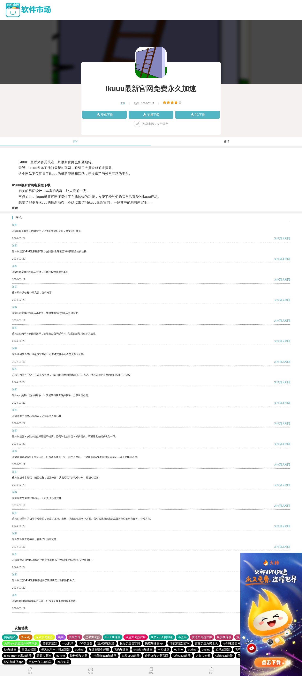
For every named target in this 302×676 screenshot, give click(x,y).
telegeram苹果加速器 (18, 655)
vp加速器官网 (231, 643)
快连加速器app (154, 643)
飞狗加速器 (121, 649)
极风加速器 (223, 649)
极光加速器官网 (130, 643)
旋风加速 (74, 637)
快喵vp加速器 (224, 655)
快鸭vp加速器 (182, 655)
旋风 (61, 637)
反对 (284, 238)
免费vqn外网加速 (162, 637)
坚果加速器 (92, 637)
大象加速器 (203, 655)
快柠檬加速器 (78, 655)
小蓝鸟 (182, 637)
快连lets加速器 (143, 649)
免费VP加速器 (131, 655)
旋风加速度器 (44, 637)
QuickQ (25, 637)
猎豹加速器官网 (179, 643)
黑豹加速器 (50, 643)
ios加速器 (10, 649)
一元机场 (68, 643)
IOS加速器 (85, 643)
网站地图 (10, 637)
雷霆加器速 (29, 649)
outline (79, 649)
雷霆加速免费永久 (206, 643)
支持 (276, 238)
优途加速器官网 (202, 637)
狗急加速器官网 (136, 637)
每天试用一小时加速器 (55, 649)
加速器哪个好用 (99, 649)
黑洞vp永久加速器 (40, 661)
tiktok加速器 (112, 637)
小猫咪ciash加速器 (104, 655)
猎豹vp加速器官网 (156, 655)
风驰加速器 (224, 637)
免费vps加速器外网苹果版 (20, 643)
